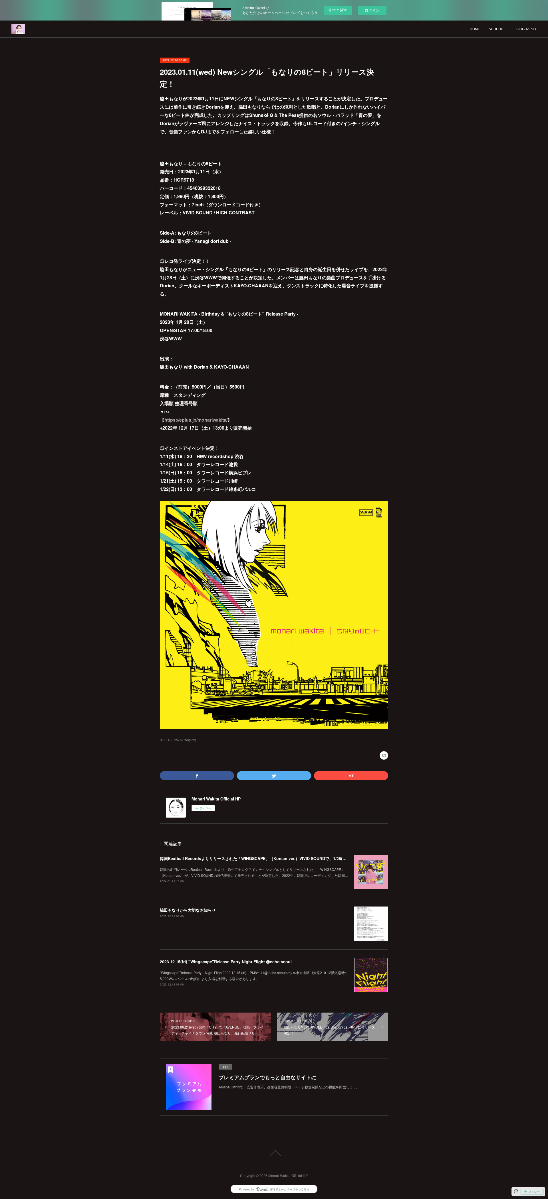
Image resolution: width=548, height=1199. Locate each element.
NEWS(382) (188, 740)
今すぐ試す (338, 10)
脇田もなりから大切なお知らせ (188, 910)
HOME (475, 29)
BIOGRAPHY (526, 29)
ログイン (372, 10)
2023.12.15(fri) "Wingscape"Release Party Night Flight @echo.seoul (226, 961)
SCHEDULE (498, 29)
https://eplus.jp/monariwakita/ (195, 419)
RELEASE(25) (169, 740)
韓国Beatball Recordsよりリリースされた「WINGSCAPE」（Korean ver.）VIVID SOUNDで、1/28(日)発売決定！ (264, 858)
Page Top (274, 1153)
